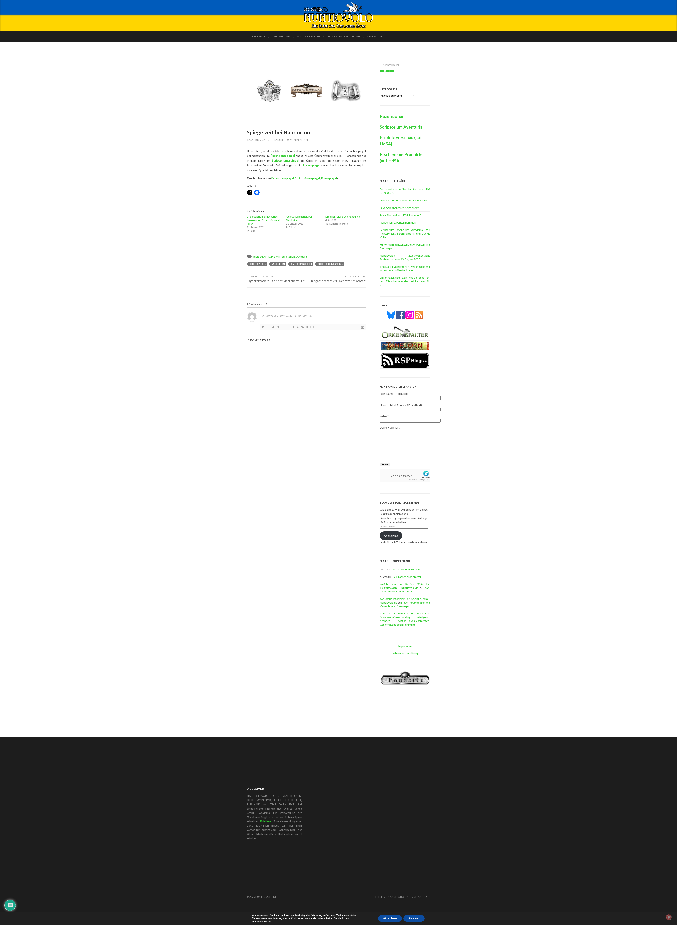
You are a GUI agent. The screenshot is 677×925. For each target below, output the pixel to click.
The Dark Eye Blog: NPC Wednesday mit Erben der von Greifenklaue (405, 268)
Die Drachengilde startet (407, 569)
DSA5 (263, 256)
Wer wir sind (281, 36)
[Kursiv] (268, 327)
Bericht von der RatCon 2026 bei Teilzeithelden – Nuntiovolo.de (405, 585)
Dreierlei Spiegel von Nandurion (342, 216)
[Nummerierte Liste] (282, 327)
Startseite (257, 36)
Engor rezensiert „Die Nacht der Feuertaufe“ (276, 279)
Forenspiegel (329, 178)
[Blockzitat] (292, 327)
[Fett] (263, 327)
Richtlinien (266, 821)
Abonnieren (391, 535)
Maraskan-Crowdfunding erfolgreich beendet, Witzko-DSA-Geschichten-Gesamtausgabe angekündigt (405, 620)
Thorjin (277, 139)
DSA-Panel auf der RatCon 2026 (405, 589)
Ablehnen (414, 918)
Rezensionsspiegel (282, 155)
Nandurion (278, 264)
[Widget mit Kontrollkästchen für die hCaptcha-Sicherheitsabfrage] (405, 475)
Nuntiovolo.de (266, 896)
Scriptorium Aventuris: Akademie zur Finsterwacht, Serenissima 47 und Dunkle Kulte (405, 233)
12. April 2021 (257, 139)
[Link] (302, 327)
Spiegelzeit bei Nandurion (278, 132)
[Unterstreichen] (272, 327)
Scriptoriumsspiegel (285, 160)
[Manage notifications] (669, 917)
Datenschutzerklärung (343, 36)
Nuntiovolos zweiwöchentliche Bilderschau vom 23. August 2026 (405, 257)
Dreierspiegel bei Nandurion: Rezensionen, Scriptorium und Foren (263, 220)
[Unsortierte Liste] (287, 327)
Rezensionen (392, 116)
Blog (256, 256)
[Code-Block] (297, 327)
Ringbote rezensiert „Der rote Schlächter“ (338, 279)
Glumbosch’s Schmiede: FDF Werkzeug (403, 200)
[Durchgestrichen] (277, 327)
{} (307, 326)
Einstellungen (259, 921)
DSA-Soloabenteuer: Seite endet (399, 207)
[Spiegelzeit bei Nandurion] (306, 91)
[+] (312, 326)
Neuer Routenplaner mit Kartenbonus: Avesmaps (405, 604)
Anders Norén (399, 896)
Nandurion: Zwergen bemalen (398, 222)
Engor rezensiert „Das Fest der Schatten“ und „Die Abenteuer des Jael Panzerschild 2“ (405, 281)
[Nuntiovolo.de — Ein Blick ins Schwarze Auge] (339, 15)
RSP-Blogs (274, 256)
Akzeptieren (390, 918)
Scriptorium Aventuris (294, 256)
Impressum (374, 36)
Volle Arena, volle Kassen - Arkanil (403, 613)
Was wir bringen (308, 36)
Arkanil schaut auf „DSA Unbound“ (400, 215)
